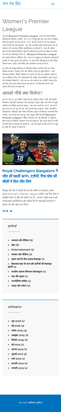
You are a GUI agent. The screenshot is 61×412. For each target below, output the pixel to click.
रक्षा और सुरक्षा (19, 276)
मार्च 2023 (18, 358)
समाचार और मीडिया (22, 240)
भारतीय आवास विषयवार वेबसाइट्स (28, 271)
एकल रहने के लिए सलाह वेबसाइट (28, 259)
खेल (15, 245)
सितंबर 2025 (19, 339)
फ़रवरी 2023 (19, 363)
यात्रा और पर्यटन (20, 285)
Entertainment (22, 249)
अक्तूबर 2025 (19, 335)
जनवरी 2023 (19, 368)
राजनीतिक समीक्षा (21, 281)
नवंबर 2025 (19, 330)
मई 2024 (17, 344)
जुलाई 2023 (19, 353)
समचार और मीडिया (21, 254)
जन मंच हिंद (11, 3)
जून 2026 (18, 321)
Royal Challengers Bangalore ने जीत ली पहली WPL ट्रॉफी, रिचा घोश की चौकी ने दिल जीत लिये (30, 176)
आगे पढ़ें (5, 211)
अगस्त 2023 (19, 349)
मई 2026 (17, 325)
